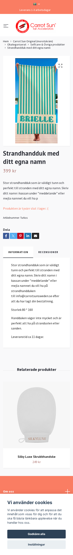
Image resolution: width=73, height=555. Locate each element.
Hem (6, 61)
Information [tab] (18, 271)
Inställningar (36, 544)
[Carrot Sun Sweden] (36, 36)
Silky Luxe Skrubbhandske (37, 476)
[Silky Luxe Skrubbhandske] (36, 436)
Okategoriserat (16, 64)
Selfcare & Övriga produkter (47, 64)
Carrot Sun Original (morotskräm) (33, 61)
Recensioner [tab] (48, 271)
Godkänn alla (36, 534)
